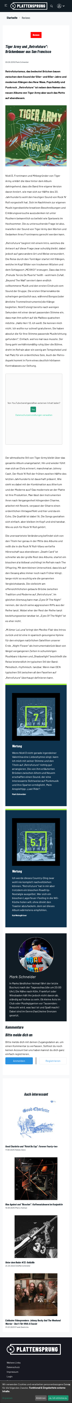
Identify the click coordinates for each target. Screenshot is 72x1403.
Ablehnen (41, 1397)
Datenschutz (13, 1367)
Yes (33, 409)
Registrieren (53, 1060)
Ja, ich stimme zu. (58, 1397)
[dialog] (36, 1392)
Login (10, 1376)
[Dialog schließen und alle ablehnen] (69, 1383)
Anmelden (19, 1060)
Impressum (12, 1371)
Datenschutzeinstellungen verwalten (33, 415)
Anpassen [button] (7, 1397)
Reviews (36, 35)
